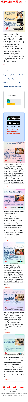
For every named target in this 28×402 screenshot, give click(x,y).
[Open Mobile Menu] (2, 4)
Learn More (7, 187)
